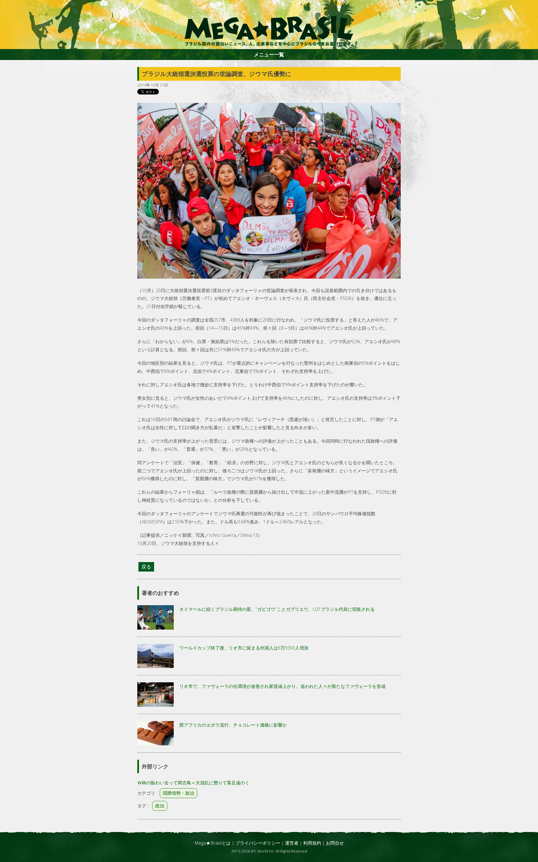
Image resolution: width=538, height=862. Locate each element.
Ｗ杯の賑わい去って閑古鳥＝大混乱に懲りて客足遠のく (193, 783)
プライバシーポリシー (257, 843)
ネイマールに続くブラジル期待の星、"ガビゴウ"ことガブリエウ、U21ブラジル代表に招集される (277, 609)
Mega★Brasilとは (212, 843)
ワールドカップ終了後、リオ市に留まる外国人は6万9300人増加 (244, 648)
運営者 (291, 843)
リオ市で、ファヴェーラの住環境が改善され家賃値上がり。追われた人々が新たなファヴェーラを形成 (282, 686)
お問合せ (335, 843)
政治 (159, 806)
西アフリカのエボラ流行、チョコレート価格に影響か (233, 725)
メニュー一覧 (269, 54)
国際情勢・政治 (178, 793)
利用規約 (312, 843)
